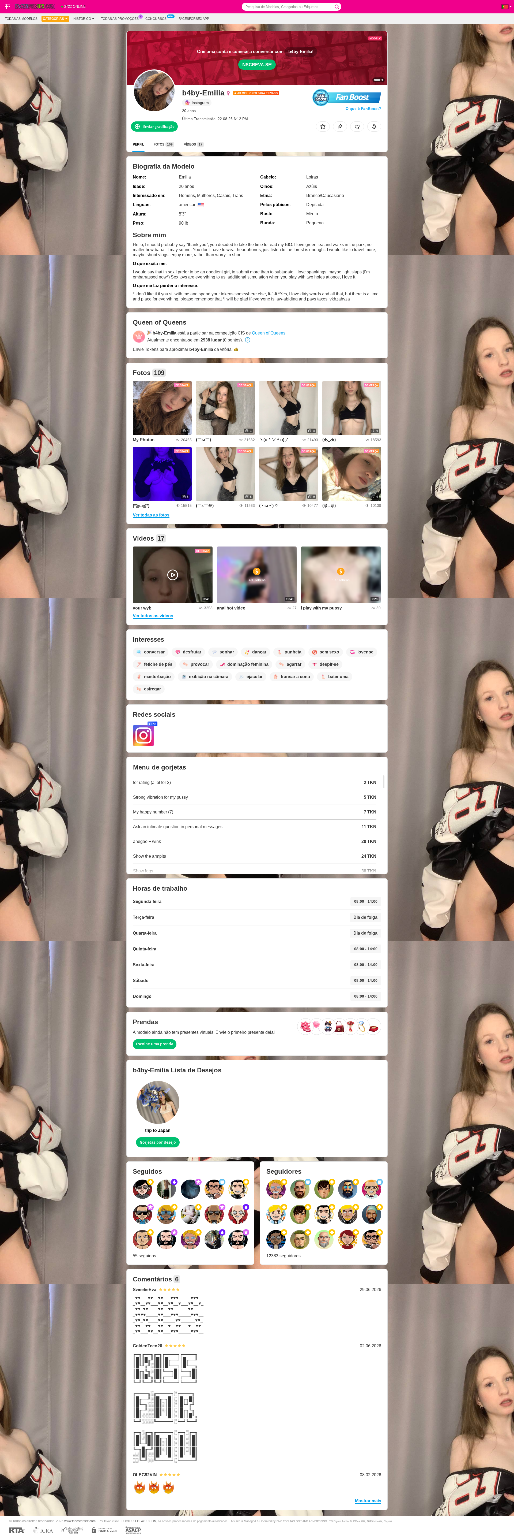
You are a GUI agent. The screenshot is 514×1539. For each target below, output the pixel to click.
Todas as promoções (120, 19)
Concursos (156, 19)
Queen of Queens (268, 333)
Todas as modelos (21, 19)
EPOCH (125, 1521)
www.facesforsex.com (80, 1521)
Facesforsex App (194, 19)
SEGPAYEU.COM (144, 1521)
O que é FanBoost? (363, 108)
